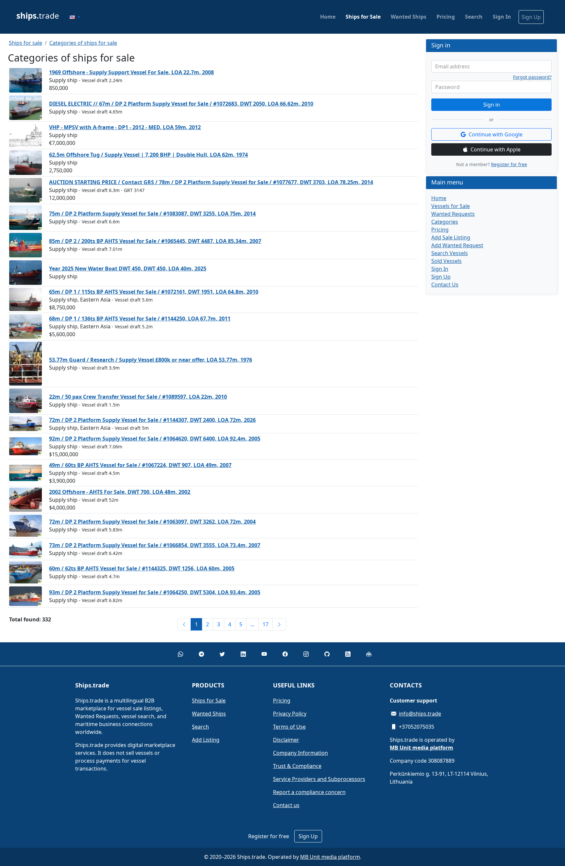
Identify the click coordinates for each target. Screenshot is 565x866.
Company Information (300, 752)
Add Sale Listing (450, 237)
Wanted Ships (408, 16)
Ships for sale (25, 42)
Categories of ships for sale (83, 42)
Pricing (446, 16)
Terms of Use (289, 726)
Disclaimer (286, 739)
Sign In (502, 16)
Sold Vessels (446, 261)
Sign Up (531, 17)
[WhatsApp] (180, 654)
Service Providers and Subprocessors (319, 779)
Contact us (286, 805)
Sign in (491, 104)
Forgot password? (532, 77)
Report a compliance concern (309, 792)
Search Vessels (449, 253)
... (252, 624)
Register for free (509, 164)
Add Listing (205, 739)
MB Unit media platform (330, 856)
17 (265, 624)
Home (327, 16)
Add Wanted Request (457, 245)
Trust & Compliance (297, 766)
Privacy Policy (289, 713)
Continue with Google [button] (495, 134)
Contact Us (444, 284)
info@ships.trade (420, 713)
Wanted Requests (453, 213)
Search (474, 16)
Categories (444, 221)
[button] (74, 17)
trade (37, 15)
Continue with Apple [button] (496, 149)
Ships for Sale (363, 16)
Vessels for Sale (450, 206)
